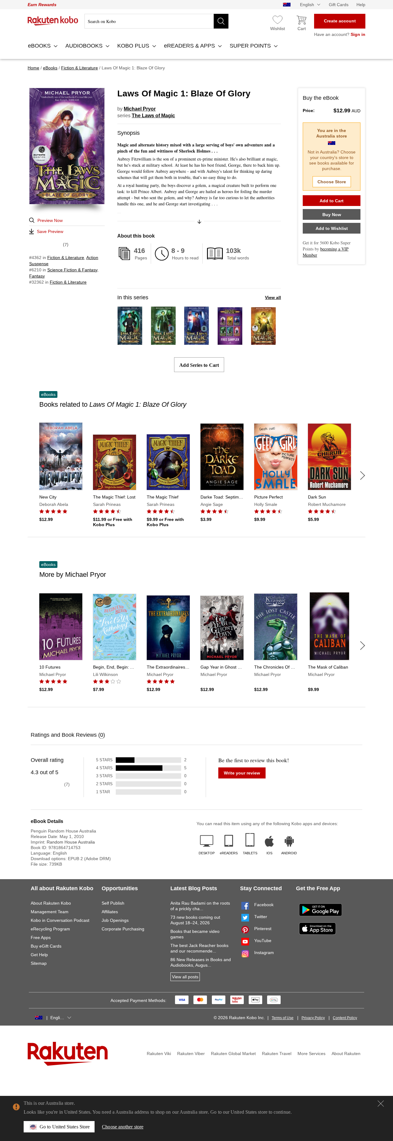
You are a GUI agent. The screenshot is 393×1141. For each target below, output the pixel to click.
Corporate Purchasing (123, 928)
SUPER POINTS (251, 46)
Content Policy (345, 1018)
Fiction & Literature (65, 257)
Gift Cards (338, 4)
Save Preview (50, 231)
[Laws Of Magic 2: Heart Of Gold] (263, 342)
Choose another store (122, 1126)
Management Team (49, 911)
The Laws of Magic (153, 115)
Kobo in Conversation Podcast (60, 920)
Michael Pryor (140, 108)
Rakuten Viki (159, 1053)
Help (360, 4)
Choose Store (331, 181)
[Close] (381, 1103)
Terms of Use (283, 1018)
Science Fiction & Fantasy (72, 269)
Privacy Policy (313, 1018)
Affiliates (110, 911)
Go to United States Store (65, 1126)
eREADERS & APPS (190, 46)
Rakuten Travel (276, 1053)
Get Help (39, 954)
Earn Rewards (42, 4)
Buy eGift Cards (46, 946)
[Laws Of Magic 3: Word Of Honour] (196, 342)
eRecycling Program (50, 928)
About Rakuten (346, 1053)
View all (273, 297)
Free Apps (41, 937)
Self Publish (113, 903)
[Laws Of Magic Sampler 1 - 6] (230, 342)
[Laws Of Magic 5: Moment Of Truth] (129, 342)
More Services (311, 1053)
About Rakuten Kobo (51, 903)
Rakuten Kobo (53, 21)
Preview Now (50, 220)
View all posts (185, 976)
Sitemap (39, 963)
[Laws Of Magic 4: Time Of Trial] (163, 342)
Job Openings (115, 920)
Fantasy (37, 276)
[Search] (221, 21)
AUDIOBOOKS (84, 46)
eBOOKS (40, 46)
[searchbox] (156, 21)
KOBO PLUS (134, 46)
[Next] (362, 475)
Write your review (242, 772)
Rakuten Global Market (233, 1053)
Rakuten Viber (191, 1053)
